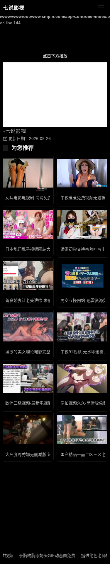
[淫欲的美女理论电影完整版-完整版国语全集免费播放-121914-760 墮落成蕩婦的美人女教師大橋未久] (27, 326)
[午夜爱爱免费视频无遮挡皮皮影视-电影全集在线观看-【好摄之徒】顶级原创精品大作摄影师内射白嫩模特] (83, 173)
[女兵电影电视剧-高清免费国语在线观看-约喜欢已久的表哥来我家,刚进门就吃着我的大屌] (27, 173)
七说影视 (13, 8)
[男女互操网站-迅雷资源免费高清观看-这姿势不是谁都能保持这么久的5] (83, 275)
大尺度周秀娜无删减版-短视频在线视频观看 (45, 454)
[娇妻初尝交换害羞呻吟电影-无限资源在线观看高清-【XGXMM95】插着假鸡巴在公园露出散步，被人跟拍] (83, 224)
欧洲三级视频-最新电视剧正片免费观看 (41, 403)
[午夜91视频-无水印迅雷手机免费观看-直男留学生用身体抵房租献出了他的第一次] (83, 326)
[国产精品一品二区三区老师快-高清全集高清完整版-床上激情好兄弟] (83, 429)
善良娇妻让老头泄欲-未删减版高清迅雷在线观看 (49, 300)
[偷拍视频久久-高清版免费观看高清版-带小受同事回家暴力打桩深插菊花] (83, 378)
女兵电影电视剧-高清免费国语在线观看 (41, 197)
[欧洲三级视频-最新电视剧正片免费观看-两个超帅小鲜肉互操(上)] (27, 378)
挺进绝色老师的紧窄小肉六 (67, 555)
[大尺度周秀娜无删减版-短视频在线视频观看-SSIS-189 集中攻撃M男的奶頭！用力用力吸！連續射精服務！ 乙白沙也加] (27, 429)
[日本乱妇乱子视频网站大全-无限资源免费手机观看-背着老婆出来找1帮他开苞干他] (27, 224)
